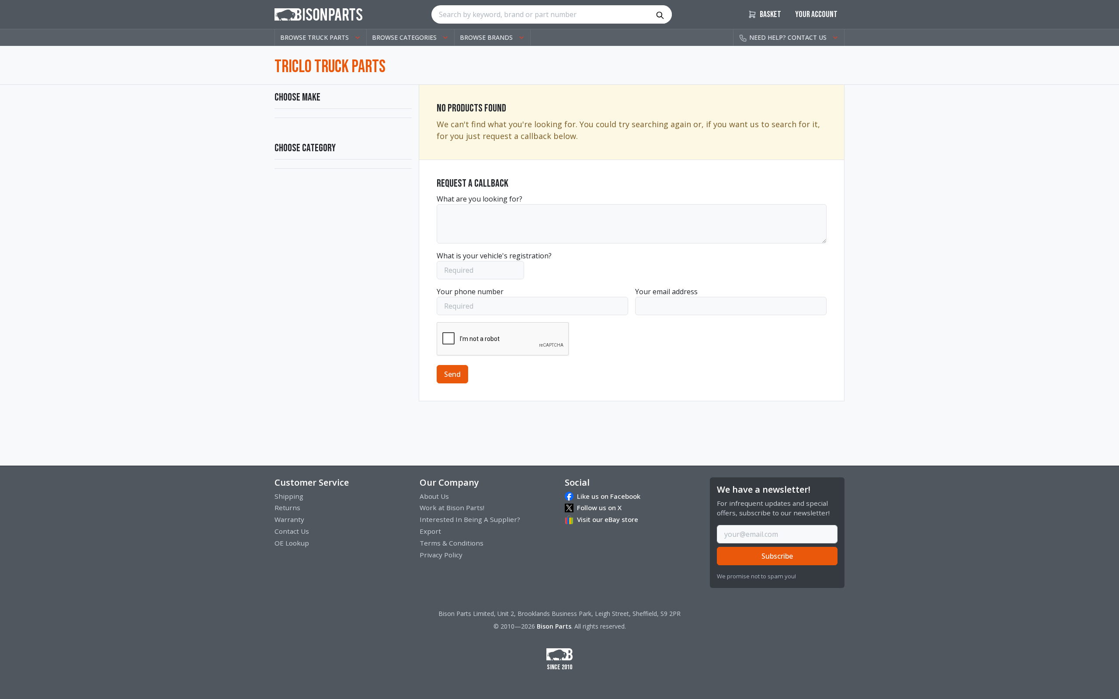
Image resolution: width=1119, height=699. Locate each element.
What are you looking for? (479, 199)
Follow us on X (599, 507)
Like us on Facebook (608, 496)
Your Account (816, 14)
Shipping (289, 496)
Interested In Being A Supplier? (470, 519)
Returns (287, 507)
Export (430, 531)
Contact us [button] (788, 37)
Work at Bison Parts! (452, 507)
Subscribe (777, 556)
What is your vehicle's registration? (494, 256)
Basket (769, 14)
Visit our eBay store (607, 519)
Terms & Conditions (451, 543)
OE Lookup (292, 543)
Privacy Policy (441, 554)
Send (452, 374)
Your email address (666, 291)
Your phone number (470, 291)
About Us (434, 496)
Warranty (289, 519)
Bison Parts (554, 626)
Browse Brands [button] (486, 37)
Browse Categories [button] (404, 37)
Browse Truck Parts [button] (314, 37)
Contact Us (292, 531)
